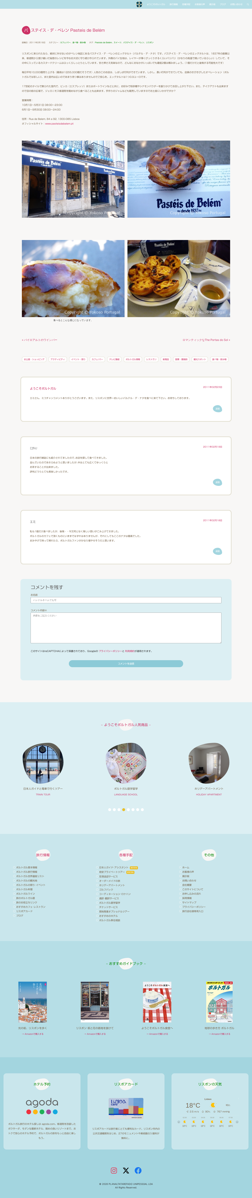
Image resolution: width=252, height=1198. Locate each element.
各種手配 (186, 4)
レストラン (151, 359)
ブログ (223, 4)
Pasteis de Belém (103, 43)
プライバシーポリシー (110, 651)
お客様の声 (200, 4)
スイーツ (117, 43)
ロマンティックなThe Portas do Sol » (206, 340)
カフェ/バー (65, 43)
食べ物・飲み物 (79, 43)
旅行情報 (174, 4)
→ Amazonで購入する (32, 1034)
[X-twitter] (126, 1170)
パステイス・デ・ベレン (133, 43)
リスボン (150, 43)
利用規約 (129, 651)
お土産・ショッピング (34, 359)
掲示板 (212, 4)
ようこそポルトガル (156, 4)
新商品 (166, 359)
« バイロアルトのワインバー (39, 340)
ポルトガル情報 (133, 359)
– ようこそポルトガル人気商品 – (126, 724)
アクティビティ (58, 359)
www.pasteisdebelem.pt (59, 123)
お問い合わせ (236, 4)
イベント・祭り (78, 359)
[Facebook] (138, 1170)
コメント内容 (39, 610)
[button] (109, 809)
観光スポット (200, 359)
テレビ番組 (114, 359)
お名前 (34, 595)
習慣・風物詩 (181, 359)
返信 (218, 409)
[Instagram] (113, 1170)
